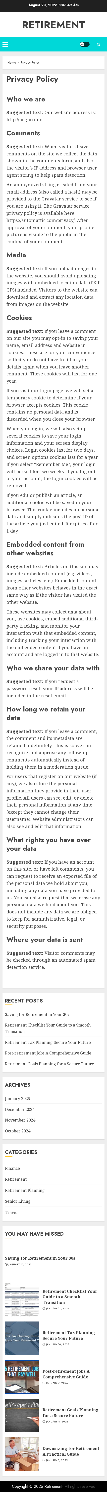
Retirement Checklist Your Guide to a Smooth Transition (70, 1297)
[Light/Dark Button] (85, 44)
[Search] (98, 44)
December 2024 (20, 1109)
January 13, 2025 (57, 1308)
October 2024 (17, 1131)
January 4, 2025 (57, 1421)
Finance (12, 1168)
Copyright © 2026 (28, 1486)
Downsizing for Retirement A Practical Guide (71, 1451)
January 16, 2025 (20, 1264)
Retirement (53, 25)
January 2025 (17, 1098)
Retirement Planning (25, 1190)
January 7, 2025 (57, 1383)
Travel (11, 1212)
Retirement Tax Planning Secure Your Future (48, 1042)
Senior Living (18, 1201)
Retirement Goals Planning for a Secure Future (49, 1064)
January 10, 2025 (57, 1344)
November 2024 (20, 1120)
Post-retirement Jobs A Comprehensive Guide (48, 1053)
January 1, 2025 (57, 1460)
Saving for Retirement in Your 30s (37, 1014)
